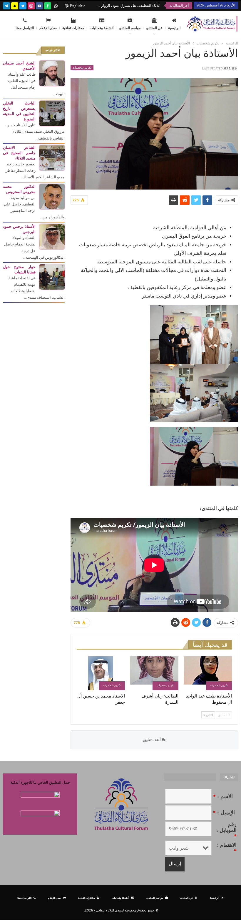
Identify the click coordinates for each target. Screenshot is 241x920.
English (76, 6)
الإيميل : (224, 813)
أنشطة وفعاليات (101, 28)
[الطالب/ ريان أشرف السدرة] (154, 673)
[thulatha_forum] (31, 5)
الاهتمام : (227, 848)
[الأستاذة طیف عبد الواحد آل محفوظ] (208, 673)
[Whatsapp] (55, 5)
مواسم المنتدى (129, 28)
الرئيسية (174, 28)
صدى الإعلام (48, 28)
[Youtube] (39, 5)
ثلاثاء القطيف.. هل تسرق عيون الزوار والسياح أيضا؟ (119, 5)
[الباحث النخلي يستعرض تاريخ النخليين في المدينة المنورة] (52, 113)
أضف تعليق (152, 740)
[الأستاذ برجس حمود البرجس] (52, 236)
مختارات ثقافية (73, 28)
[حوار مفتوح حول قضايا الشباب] (52, 276)
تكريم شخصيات (82, 67)
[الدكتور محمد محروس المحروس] (52, 196)
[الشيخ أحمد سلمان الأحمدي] (52, 73)
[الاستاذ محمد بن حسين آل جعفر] (101, 673)
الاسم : (223, 796)
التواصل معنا (25, 28)
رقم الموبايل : (226, 830)
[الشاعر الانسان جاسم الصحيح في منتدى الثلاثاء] (52, 157)
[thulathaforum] (47, 5)
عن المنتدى (154, 28)
